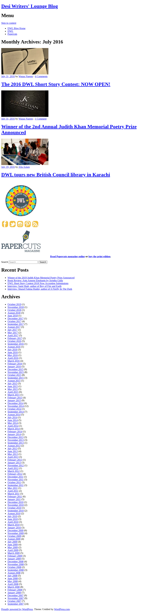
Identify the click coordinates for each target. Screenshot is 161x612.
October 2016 (14, 341)
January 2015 (14, 400)
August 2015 (14, 380)
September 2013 (16, 442)
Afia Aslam (24, 167)
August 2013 (14, 445)
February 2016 (15, 363)
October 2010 (14, 507)
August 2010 (14, 513)
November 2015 (16, 372)
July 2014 (12, 417)
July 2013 (12, 448)
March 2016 (14, 361)
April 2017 (13, 335)
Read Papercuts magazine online (67, 256)
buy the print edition (99, 256)
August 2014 (14, 414)
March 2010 (14, 524)
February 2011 (15, 496)
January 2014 (14, 434)
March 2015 (14, 394)
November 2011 (16, 479)
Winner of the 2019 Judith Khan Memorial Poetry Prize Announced (41, 277)
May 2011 (13, 488)
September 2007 (16, 604)
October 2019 (14, 304)
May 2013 (13, 454)
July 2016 (12, 349)
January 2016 (14, 366)
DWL (10, 31)
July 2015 (12, 383)
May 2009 (13, 547)
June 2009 (13, 544)
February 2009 (15, 556)
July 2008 (12, 575)
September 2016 (16, 344)
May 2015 (13, 389)
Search (4, 262)
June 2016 (13, 352)
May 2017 (13, 332)
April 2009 (13, 550)
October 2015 (14, 375)
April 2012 (13, 468)
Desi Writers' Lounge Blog (29, 6)
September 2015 (16, 377)
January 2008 (14, 592)
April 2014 (13, 426)
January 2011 (14, 499)
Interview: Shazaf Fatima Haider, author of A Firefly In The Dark (40, 289)
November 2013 (16, 440)
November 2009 (16, 533)
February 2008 (15, 589)
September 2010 (16, 510)
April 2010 (13, 522)
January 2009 (14, 558)
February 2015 (15, 397)
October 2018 (14, 310)
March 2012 (14, 471)
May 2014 (13, 423)
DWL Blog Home (16, 28)
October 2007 (14, 601)
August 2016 (14, 346)
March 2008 (14, 587)
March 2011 (13, 493)
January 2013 (14, 462)
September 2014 (16, 411)
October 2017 (14, 321)
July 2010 (12, 516)
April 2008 (13, 584)
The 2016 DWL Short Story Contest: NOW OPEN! (55, 84)
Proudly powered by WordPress (17, 609)
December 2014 (15, 403)
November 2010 (16, 505)
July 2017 (12, 329)
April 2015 (13, 392)
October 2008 (14, 567)
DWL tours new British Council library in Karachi (55, 174)
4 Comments (41, 76)
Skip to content (8, 23)
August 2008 (14, 572)
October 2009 (14, 536)
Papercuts (12, 34)
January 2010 (14, 527)
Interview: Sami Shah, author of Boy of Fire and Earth (34, 286)
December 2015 (15, 369)
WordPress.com (62, 609)
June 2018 (13, 315)
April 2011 (13, 491)
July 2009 (12, 541)
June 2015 (13, 386)
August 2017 (14, 327)
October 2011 (14, 482)
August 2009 (14, 539)
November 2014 (16, 406)
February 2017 (15, 338)
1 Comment (41, 118)
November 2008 (16, 564)
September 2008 (16, 570)
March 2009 (14, 553)
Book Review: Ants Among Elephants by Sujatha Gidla (35, 280)
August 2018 (14, 312)
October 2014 (14, 409)
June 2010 (13, 519)
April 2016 (13, 358)
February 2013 (15, 459)
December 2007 (15, 595)
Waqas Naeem (26, 76)
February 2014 (15, 431)
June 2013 (13, 451)
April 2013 (13, 457)
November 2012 (16, 465)
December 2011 (15, 476)
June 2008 (13, 578)
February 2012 (15, 474)
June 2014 (13, 420)
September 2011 (16, 485)
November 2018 (16, 307)
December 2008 (15, 561)
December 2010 (15, 502)
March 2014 (14, 428)
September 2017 (16, 324)
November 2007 (16, 598)
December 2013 (15, 437)
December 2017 (15, 318)
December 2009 (15, 530)
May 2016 (13, 355)
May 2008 (13, 581)
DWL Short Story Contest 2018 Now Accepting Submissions (38, 283)
